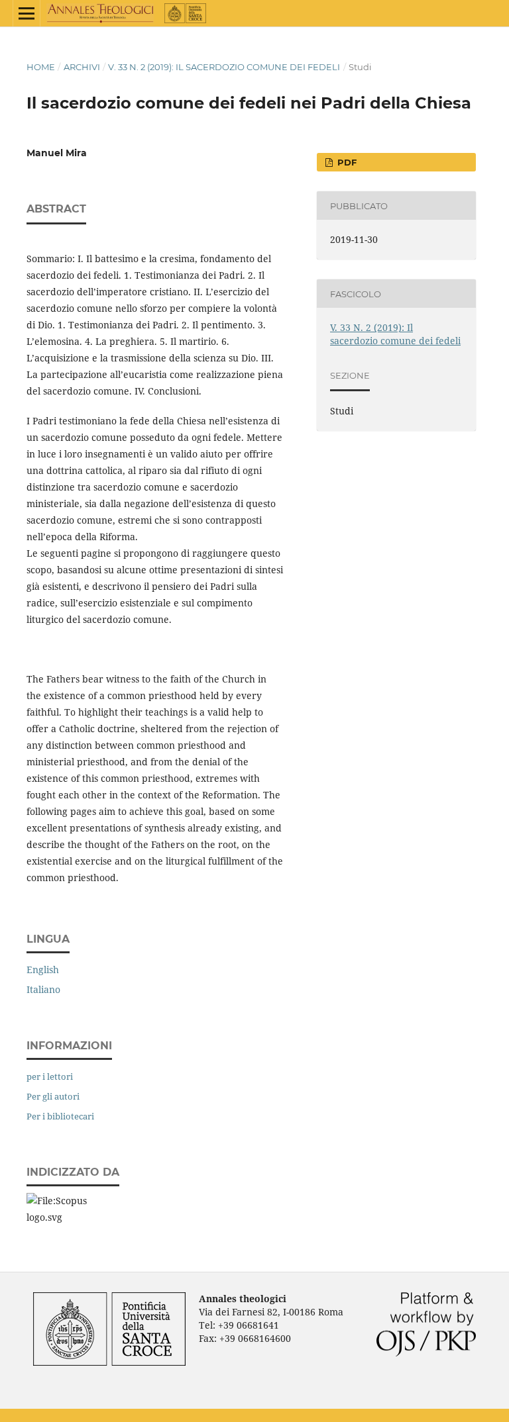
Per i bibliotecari (60, 1116)
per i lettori (50, 1076)
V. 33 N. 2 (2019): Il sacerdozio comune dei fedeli (224, 67)
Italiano (43, 989)
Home (41, 67)
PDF (346, 162)
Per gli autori (53, 1096)
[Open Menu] (26, 13)
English (43, 969)
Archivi (82, 67)
